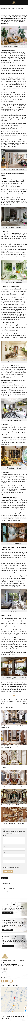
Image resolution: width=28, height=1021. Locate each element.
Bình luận (5, 835)
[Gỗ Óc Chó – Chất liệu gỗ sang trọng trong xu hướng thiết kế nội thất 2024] (14, 737)
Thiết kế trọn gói (4, 891)
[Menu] (2, 2)
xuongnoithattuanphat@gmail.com (9, 972)
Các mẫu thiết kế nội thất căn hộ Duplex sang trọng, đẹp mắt (21, 701)
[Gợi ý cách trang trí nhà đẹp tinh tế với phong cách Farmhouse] (14, 757)
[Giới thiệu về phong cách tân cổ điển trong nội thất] (14, 777)
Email (4, 852)
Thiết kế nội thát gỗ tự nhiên (7, 888)
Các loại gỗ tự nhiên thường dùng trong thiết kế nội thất (13, 823)
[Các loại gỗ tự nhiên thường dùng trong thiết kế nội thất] (14, 814)
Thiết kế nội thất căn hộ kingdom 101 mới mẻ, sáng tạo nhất (7, 701)
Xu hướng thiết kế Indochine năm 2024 (10, 804)
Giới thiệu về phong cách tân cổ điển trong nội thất (12, 786)
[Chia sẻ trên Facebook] (14, 695)
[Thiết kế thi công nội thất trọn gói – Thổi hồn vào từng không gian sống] (14, 717)
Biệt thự (3, 881)
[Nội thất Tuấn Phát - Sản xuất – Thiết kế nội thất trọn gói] (14, 2)
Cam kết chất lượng (5, 883)
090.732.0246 (5, 969)
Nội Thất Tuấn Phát (16, 686)
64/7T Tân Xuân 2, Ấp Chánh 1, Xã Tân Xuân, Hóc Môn (13, 965)
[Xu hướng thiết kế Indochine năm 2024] (14, 796)
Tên (4, 846)
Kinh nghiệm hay (4, 6)
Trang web (5, 859)
